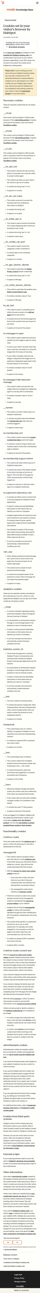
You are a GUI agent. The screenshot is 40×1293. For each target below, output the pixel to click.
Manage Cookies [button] (20, 1282)
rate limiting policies (22, 120)
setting (26, 1004)
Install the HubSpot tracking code (14, 1266)
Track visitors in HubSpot (11, 1259)
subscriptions (10, 44)
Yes (8, 1242)
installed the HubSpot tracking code (16, 55)
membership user (16, 421)
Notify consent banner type (17, 292)
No (17, 1242)
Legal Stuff (18, 1275)
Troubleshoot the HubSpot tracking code (16, 1262)
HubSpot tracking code (21, 1211)
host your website (14, 53)
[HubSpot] (2, 2)
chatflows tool (29, 841)
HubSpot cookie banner (14, 1011)
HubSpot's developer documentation (22, 1161)
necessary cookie (25, 892)
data (10, 1213)
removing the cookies (19, 1176)
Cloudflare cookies (10, 125)
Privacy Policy (19, 1278)
